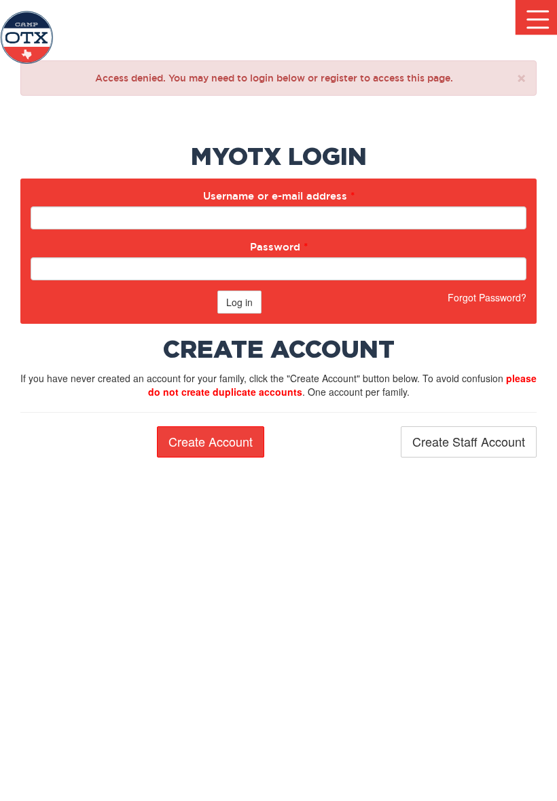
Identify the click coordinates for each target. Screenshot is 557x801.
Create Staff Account (468, 441)
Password (279, 246)
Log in (239, 302)
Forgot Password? (487, 297)
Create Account (210, 441)
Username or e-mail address (279, 195)
